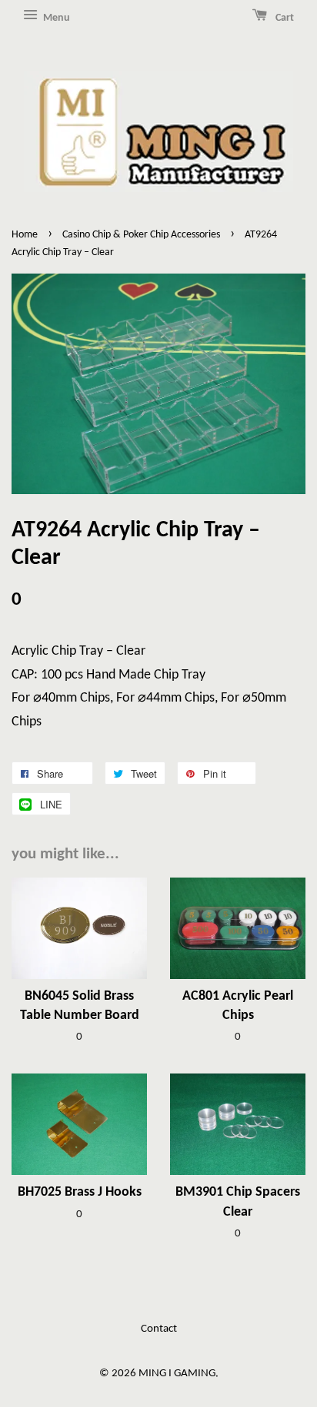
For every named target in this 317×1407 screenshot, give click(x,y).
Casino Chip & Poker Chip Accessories (141, 235)
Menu (55, 18)
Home (25, 235)
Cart (283, 18)
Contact (159, 1329)
